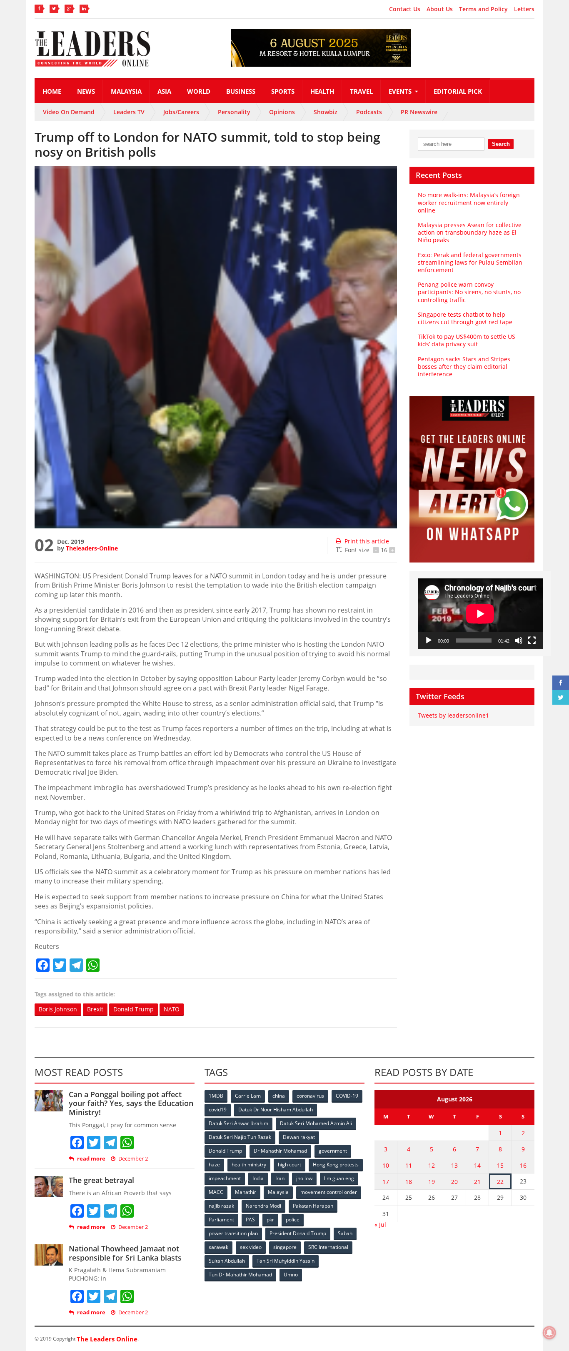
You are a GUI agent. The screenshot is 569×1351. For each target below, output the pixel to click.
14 (477, 1165)
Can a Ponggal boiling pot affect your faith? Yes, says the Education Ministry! (131, 1103)
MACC (216, 1192)
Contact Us (404, 9)
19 (431, 1182)
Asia (164, 91)
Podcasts (369, 112)
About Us (440, 9)
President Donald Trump (298, 1233)
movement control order (328, 1192)
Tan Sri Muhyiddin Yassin (285, 1260)
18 (408, 1182)
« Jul (380, 1224)
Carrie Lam (248, 1095)
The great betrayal (101, 1180)
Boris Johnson (58, 1009)
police (292, 1219)
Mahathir (245, 1192)
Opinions (282, 112)
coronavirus (310, 1095)
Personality (234, 112)
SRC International (328, 1247)
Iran (279, 1178)
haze (214, 1164)
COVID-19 (347, 1095)
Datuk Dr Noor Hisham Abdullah (275, 1109)
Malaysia (126, 91)
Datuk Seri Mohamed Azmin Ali (316, 1123)
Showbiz (325, 112)
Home (51, 91)
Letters (524, 9)
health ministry (249, 1164)
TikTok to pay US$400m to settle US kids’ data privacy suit (466, 340)
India (258, 1178)
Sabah (345, 1233)
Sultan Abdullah (227, 1260)
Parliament (221, 1219)
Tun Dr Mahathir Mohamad (240, 1274)
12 (431, 1165)
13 (454, 1165)
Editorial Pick (458, 91)
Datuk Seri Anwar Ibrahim (238, 1123)
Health (322, 91)
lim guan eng (339, 1178)
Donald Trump (133, 1009)
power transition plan (233, 1233)
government (333, 1150)
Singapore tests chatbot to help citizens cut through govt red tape (465, 318)
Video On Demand (69, 112)
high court (289, 1164)
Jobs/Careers (181, 112)
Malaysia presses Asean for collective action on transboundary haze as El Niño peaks (470, 232)
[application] (480, 613)
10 (385, 1165)
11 (408, 1165)
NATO (172, 1009)
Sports (282, 91)
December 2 (133, 1158)
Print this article (366, 541)
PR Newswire (419, 112)
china (278, 1095)
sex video (251, 1247)
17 (385, 1182)
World (198, 91)
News (86, 91)
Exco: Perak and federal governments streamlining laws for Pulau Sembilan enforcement (470, 262)
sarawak (218, 1247)
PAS (250, 1219)
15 (500, 1165)
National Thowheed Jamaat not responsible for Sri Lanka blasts (125, 1253)
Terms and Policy (483, 9)
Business (240, 91)
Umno (291, 1274)
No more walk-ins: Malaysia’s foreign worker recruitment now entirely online (469, 202)
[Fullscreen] (532, 640)
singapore (285, 1247)
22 (500, 1182)
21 (477, 1182)
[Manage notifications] (549, 1332)
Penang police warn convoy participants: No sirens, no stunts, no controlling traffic (469, 291)
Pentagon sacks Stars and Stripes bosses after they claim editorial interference (464, 366)
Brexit (95, 1009)
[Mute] (518, 640)
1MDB (216, 1095)
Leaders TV (129, 112)
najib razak (221, 1205)
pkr (270, 1219)
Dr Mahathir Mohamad (280, 1150)
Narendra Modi (263, 1205)
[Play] (428, 640)
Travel (361, 91)
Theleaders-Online (92, 548)
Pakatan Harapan (313, 1205)
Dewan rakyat (299, 1137)
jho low (304, 1178)
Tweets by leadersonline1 (453, 715)
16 (523, 1165)
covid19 (218, 1109)
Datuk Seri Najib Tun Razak (240, 1137)
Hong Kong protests (336, 1164)
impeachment (225, 1178)
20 (454, 1182)
